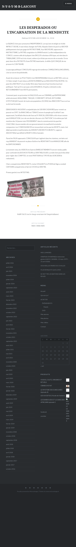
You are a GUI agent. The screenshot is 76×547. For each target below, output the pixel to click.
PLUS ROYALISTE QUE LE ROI (51, 270)
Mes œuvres (45, 314)
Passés (46, 307)
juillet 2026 (10, 263)
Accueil (43, 291)
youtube (43, 416)
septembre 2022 (11, 316)
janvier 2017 (10, 465)
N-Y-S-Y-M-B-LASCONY (19, 6)
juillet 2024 (10, 279)
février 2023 (10, 300)
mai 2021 (9, 354)
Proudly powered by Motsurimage (27, 491)
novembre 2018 (11, 432)
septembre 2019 (11, 399)
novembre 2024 (11, 275)
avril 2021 (9, 358)
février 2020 (10, 386)
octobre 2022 (10, 312)
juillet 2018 (10, 448)
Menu (69, 3)
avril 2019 (9, 415)
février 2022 (10, 329)
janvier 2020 (10, 391)
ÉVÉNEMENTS (47, 303)
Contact (43, 327)
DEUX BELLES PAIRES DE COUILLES (53, 266)
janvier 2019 (10, 428)
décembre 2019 (11, 395)
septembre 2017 (11, 461)
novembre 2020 (11, 362)
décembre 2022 (11, 304)
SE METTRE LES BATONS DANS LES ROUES (53, 275)
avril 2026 (9, 267)
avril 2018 (9, 452)
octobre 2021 (10, 337)
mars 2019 (9, 419)
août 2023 (9, 292)
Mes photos (44, 318)
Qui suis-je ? (45, 295)
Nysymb (31, 38)
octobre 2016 (10, 469)
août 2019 (9, 403)
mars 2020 (9, 382)
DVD (43, 310)
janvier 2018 (10, 457)
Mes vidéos (44, 322)
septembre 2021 (11, 341)
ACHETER (44, 299)
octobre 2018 (10, 436)
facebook (44, 412)
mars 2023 (9, 296)
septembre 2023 (11, 288)
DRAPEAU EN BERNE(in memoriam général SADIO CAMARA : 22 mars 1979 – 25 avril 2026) (55, 259)
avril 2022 (9, 325)
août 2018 (9, 444)
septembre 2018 (11, 440)
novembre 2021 (11, 333)
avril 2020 (9, 378)
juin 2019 (9, 407)
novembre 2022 (11, 308)
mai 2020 (9, 374)
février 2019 (10, 424)
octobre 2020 (10, 366)
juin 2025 (9, 271)
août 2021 (9, 345)
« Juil (42, 366)
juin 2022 (9, 321)
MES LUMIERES (46, 252)
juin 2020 (9, 370)
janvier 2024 (10, 283)
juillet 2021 (10, 349)
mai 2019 (9, 411)
